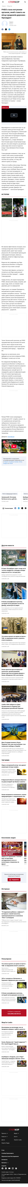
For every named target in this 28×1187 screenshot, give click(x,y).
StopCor (11, 22)
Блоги (15, 1136)
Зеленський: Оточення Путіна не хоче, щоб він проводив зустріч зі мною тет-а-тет (10, 500)
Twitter (20, 462)
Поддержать (15, 879)
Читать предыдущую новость (9, 494)
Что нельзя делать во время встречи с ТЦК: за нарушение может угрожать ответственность (14, 638)
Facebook (11, 462)
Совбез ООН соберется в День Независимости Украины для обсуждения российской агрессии (12, 706)
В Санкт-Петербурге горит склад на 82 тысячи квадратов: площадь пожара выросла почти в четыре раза (14, 570)
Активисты (4, 1159)
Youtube (16, 462)
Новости (4, 1136)
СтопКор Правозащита (8, 1153)
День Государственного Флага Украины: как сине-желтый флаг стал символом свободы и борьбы (14, 744)
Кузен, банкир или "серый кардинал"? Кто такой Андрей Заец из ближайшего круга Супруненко (14, 1044)
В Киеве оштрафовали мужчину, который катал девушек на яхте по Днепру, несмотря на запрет (13, 603)
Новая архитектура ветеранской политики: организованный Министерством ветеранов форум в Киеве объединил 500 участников (13, 672)
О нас (3, 1150)
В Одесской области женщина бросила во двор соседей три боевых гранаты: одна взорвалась (14, 782)
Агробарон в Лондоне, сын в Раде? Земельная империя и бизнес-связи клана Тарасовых (13, 1059)
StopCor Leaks (7, 1022)
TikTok (10, 463)
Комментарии (9, 508)
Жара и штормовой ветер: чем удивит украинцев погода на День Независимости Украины (14, 767)
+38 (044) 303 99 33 (14, 1014)
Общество (9, 6)
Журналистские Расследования (10, 1156)
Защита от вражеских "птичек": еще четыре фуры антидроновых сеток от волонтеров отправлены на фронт (12, 860)
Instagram (5, 463)
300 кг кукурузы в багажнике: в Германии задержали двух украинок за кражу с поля (13, 980)
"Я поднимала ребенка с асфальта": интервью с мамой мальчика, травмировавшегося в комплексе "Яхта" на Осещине (13, 915)
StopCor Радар (5, 1143)
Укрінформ (11, 437)
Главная (4, 6)
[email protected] (16, 1180)
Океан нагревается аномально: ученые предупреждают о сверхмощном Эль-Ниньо (14, 796)
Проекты (4, 1133)
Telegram (6, 462)
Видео (15, 1133)
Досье (3, 1140)
